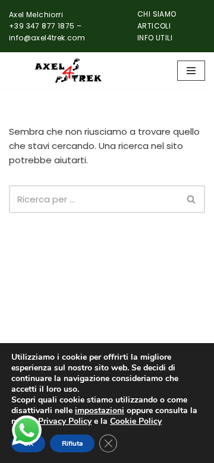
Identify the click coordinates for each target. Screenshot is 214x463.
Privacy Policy (65, 421)
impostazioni (99, 410)
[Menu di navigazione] (191, 71)
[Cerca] (191, 199)
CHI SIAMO (157, 14)
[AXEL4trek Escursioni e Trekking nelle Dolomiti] (68, 70)
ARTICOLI (154, 26)
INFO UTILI (154, 38)
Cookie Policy (136, 421)
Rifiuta (72, 443)
